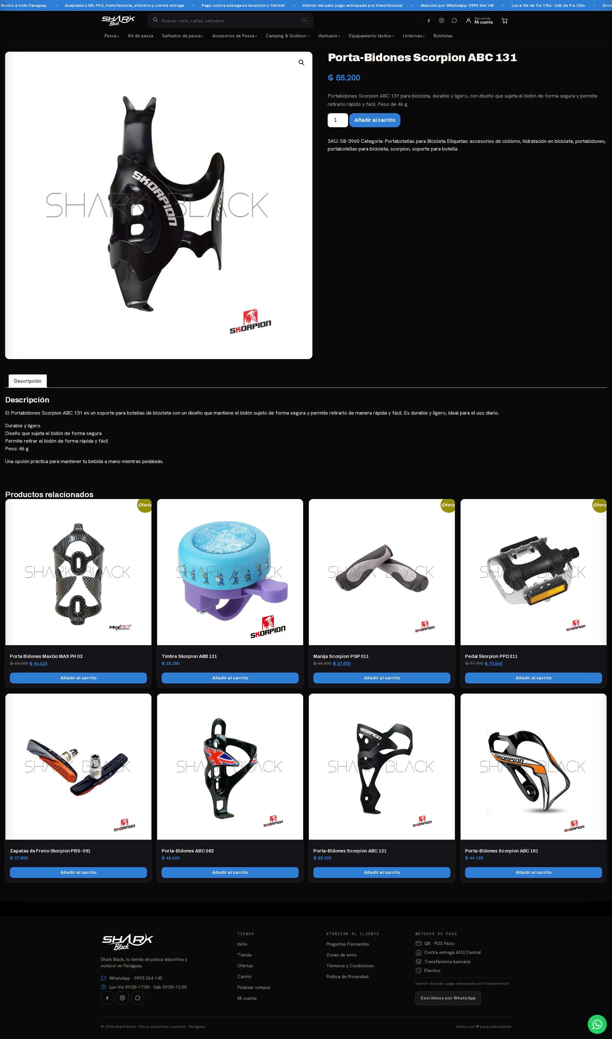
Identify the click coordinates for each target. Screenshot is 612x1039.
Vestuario (328, 36)
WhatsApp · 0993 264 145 (135, 978)
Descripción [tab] (27, 381)
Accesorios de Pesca (233, 36)
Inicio (242, 944)
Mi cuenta (247, 998)
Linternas (412, 36)
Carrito (244, 976)
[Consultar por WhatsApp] (597, 1024)
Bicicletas (443, 36)
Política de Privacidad (347, 976)
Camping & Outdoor (286, 36)
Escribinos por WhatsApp (448, 998)
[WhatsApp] (454, 20)
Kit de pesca (140, 36)
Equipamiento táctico (370, 36)
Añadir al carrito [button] (79, 677)
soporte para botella (434, 148)
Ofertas (245, 966)
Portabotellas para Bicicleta (415, 141)
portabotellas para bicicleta (358, 148)
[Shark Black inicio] (118, 20)
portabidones (590, 141)
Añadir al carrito (374, 120)
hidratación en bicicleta (548, 141)
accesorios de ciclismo (495, 141)
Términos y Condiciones (350, 966)
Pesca (111, 36)
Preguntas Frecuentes (347, 944)
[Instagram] (441, 20)
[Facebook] (429, 20)
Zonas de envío (341, 955)
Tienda (244, 955)
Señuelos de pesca (181, 36)
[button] (301, 62)
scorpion (400, 148)
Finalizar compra (253, 987)
